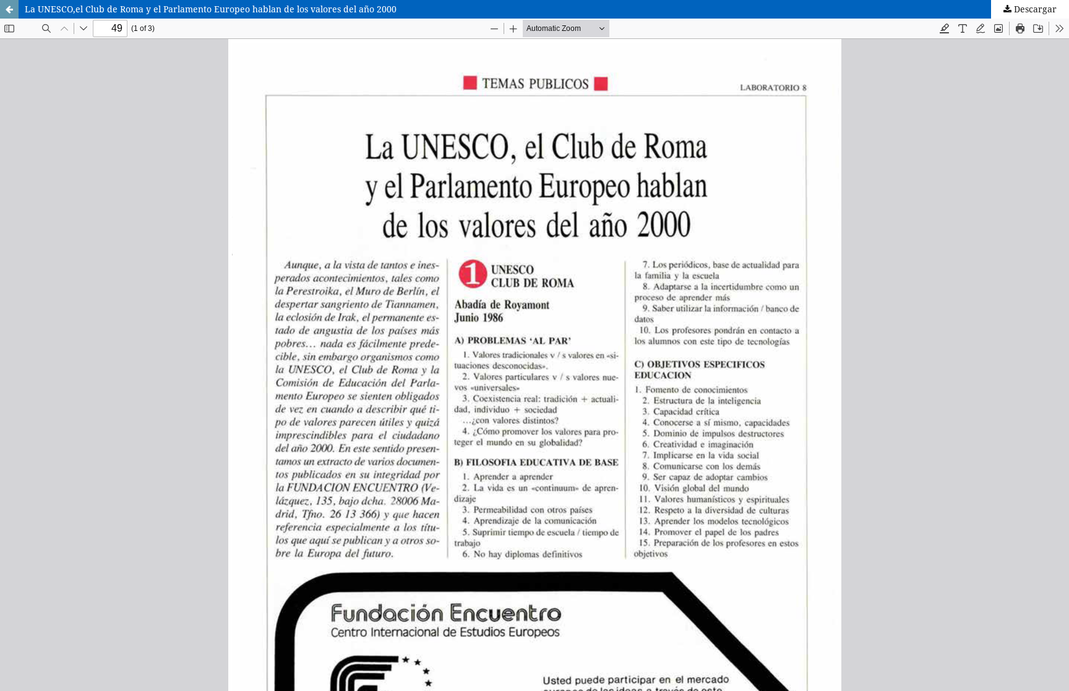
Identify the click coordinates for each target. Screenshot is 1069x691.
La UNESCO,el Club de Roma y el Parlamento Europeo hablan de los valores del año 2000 (211, 9)
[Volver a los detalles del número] (9, 9)
